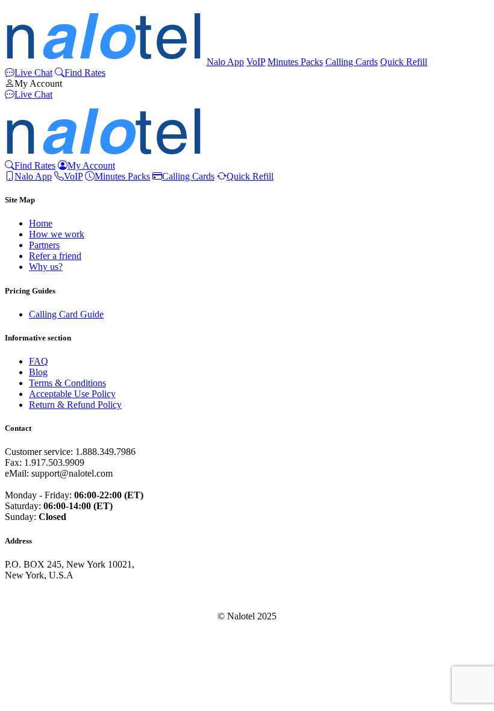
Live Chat (33, 72)
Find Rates (84, 72)
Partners (44, 245)
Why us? (46, 267)
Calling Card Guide (66, 314)
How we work (56, 234)
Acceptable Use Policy (72, 394)
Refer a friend (55, 256)
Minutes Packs (295, 62)
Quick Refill (403, 62)
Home (40, 223)
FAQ (38, 361)
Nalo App (225, 62)
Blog (38, 372)
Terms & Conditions (67, 383)
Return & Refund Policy (75, 404)
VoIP (255, 62)
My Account (38, 83)
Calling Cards (351, 62)
